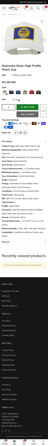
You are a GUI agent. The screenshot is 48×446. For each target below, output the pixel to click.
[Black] (38, 92)
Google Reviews (9, 330)
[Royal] (18, 92)
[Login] (31, 8)
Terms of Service (9, 355)
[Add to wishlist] (43, 114)
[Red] (31, 92)
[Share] (16, 133)
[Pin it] (25, 133)
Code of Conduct (9, 370)
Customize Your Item (10, 291)
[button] (5, 40)
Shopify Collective (9, 306)
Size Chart (6, 389)
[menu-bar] (5, 8)
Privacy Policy (8, 350)
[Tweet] (20, 133)
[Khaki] (25, 92)
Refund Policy (8, 360)
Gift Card (5, 296)
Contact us (6, 385)
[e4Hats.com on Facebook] (2, 431)
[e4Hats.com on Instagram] (9, 431)
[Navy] (11, 92)
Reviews (6, 242)
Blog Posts (6, 301)
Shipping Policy (8, 365)
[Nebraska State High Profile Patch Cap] (24, 39)
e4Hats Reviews (9, 325)
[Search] (38, 8)
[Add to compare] (43, 107)
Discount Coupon (9, 394)
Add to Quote (27, 114)
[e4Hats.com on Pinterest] (6, 431)
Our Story (6, 320)
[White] (4, 92)
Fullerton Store (8, 335)
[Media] (41, 21)
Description (7, 141)
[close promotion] (45, 2)
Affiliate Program (9, 399)
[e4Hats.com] (15, 8)
